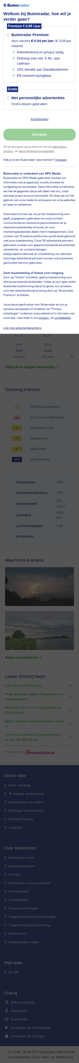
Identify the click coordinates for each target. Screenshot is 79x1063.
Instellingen (39, 119)
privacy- (8, 151)
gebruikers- (59, 146)
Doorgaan (39, 134)
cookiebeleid (62, 317)
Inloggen (61, 159)
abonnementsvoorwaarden (36, 151)
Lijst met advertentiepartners (22, 328)
